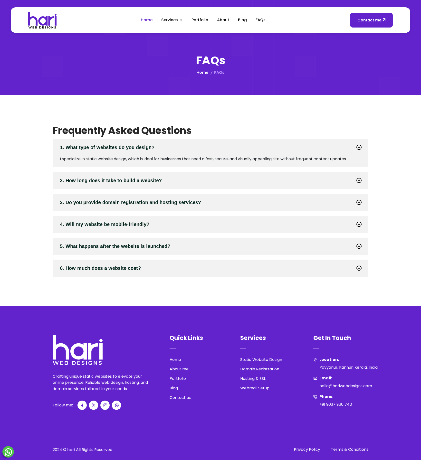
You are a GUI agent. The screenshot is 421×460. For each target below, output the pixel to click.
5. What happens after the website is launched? (115, 246)
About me (179, 369)
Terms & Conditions (349, 449)
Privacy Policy (307, 449)
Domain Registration (259, 369)
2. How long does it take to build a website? (111, 180)
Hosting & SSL (253, 378)
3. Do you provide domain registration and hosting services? (130, 202)
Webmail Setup (254, 388)
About (223, 20)
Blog (242, 20)
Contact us (180, 397)
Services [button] (169, 20)
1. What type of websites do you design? (107, 147)
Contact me (369, 20)
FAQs (261, 20)
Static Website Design (261, 359)
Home (147, 20)
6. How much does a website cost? (100, 268)
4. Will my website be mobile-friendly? (104, 224)
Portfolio (199, 20)
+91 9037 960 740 (335, 404)
